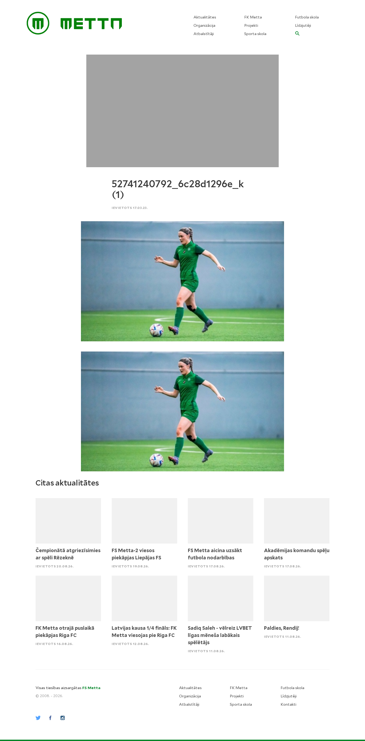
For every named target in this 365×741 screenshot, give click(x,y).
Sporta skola (255, 34)
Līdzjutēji (303, 25)
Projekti (251, 25)
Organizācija (204, 25)
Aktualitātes (204, 17)
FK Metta (253, 17)
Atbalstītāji (203, 34)
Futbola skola (307, 17)
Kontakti (288, 704)
